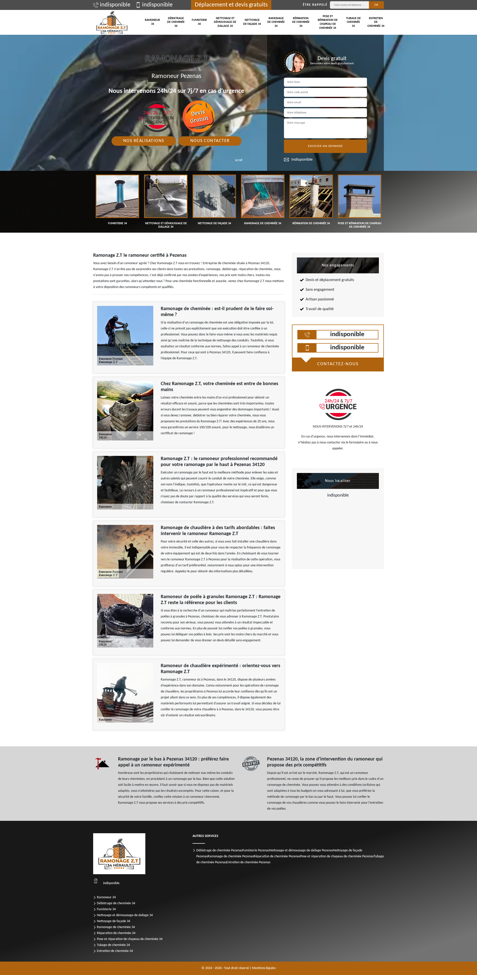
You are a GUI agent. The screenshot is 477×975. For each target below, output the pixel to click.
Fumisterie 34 (199, 22)
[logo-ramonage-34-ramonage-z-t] (111, 22)
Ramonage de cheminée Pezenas (231, 856)
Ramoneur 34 (152, 22)
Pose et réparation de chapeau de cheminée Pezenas (337, 856)
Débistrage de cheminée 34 (176, 22)
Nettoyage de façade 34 (252, 22)
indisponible (115, 5)
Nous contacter (210, 141)
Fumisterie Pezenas (255, 850)
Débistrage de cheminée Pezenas (219, 850)
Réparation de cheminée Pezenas (277, 856)
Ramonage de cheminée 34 (276, 22)
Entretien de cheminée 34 (375, 22)
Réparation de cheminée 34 (301, 22)
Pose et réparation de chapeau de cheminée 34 (328, 22)
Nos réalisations (143, 141)
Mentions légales (264, 968)
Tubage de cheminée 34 (353, 22)
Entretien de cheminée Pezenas (248, 862)
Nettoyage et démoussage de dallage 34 (225, 22)
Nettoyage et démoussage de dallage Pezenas (301, 850)
